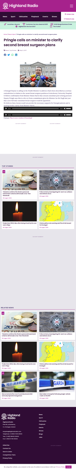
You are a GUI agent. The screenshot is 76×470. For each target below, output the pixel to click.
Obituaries (23, 17)
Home (5, 34)
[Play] (6, 108)
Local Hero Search (13, 24)
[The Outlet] (51, 26)
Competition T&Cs (9, 455)
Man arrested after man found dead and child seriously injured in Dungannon (17, 395)
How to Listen (7, 452)
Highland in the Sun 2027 (27, 26)
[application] (38, 108)
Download (28, 118)
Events (45, 17)
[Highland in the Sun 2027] (16, 26)
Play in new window (17, 118)
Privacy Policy (7, 458)
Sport (13, 17)
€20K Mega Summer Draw (63, 24)
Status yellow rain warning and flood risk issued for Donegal (55, 224)
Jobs (40, 437)
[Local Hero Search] (5, 24)
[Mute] (65, 108)
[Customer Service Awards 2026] (24, 24)
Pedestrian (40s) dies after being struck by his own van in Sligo (20, 224)
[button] (5, 55)
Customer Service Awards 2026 (37, 24)
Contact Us (7, 448)
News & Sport (12, 34)
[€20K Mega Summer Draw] (52, 24)
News (5, 17)
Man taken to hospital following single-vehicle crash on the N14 (54, 395)
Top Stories (12, 50)
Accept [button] (68, 467)
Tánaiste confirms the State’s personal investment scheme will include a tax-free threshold (17, 193)
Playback (35, 17)
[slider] (68, 108)
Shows (54, 17)
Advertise (6, 445)
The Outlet (57, 26)
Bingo (41, 434)
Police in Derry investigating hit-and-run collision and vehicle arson (55, 193)
